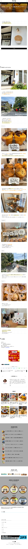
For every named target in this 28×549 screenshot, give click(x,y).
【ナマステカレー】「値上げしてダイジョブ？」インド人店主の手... (14, 444)
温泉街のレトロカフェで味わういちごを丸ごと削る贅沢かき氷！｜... (14, 434)
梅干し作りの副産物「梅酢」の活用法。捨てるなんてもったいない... (14, 457)
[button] (3, 368)
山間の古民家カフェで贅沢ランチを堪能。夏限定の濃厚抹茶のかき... (14, 437)
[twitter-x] (12, 541)
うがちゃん (5, 383)
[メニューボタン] (1, 1)
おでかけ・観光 (4, 522)
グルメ (2, 9)
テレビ (3, 529)
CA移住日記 (6, 364)
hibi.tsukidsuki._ (7, 347)
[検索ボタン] (27, 1)
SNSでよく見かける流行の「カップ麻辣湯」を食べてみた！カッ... (14, 447)
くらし (3, 525)
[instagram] (10, 385)
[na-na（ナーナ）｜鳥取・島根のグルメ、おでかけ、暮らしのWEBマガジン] (14, 1)
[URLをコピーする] (24, 368)
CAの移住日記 (4, 532)
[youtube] (15, 541)
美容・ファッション (4, 527)
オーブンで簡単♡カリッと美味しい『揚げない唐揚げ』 (12, 454)
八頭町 (8, 364)
